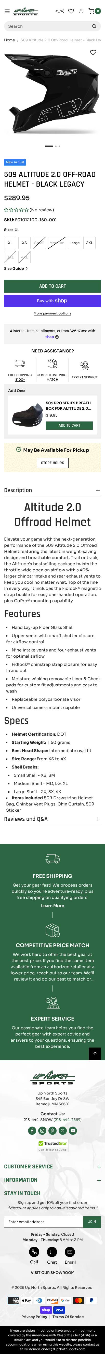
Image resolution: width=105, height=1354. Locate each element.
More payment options (52, 313)
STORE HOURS (52, 463)
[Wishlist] (93, 52)
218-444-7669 (67, 1119)
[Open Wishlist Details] (71, 11)
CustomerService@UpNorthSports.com (54, 1349)
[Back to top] (95, 1054)
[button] (16, 210)
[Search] (94, 26)
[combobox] (52, 26)
